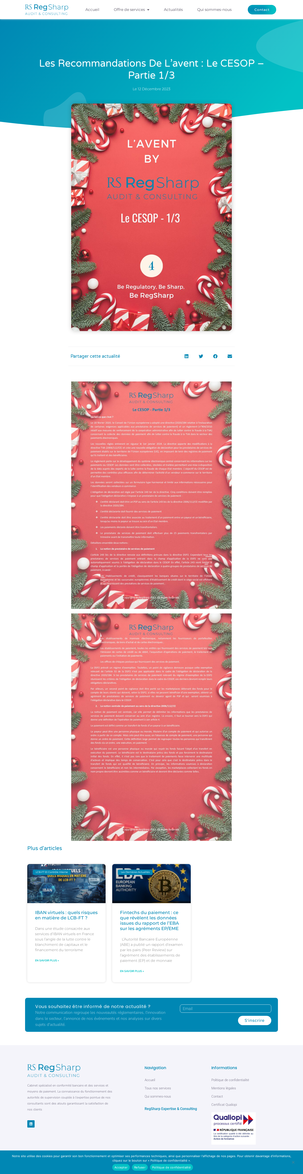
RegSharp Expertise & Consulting (171, 1109)
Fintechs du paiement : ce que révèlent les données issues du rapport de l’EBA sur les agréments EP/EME (149, 920)
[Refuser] (293, 1163)
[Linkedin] (31, 1124)
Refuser (140, 1167)
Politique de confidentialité (171, 1167)
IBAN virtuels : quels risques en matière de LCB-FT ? (66, 915)
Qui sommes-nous (214, 9)
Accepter (121, 1167)
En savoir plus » (47, 960)
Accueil (92, 9)
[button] (186, 356)
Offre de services (129, 9)
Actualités (173, 9)
